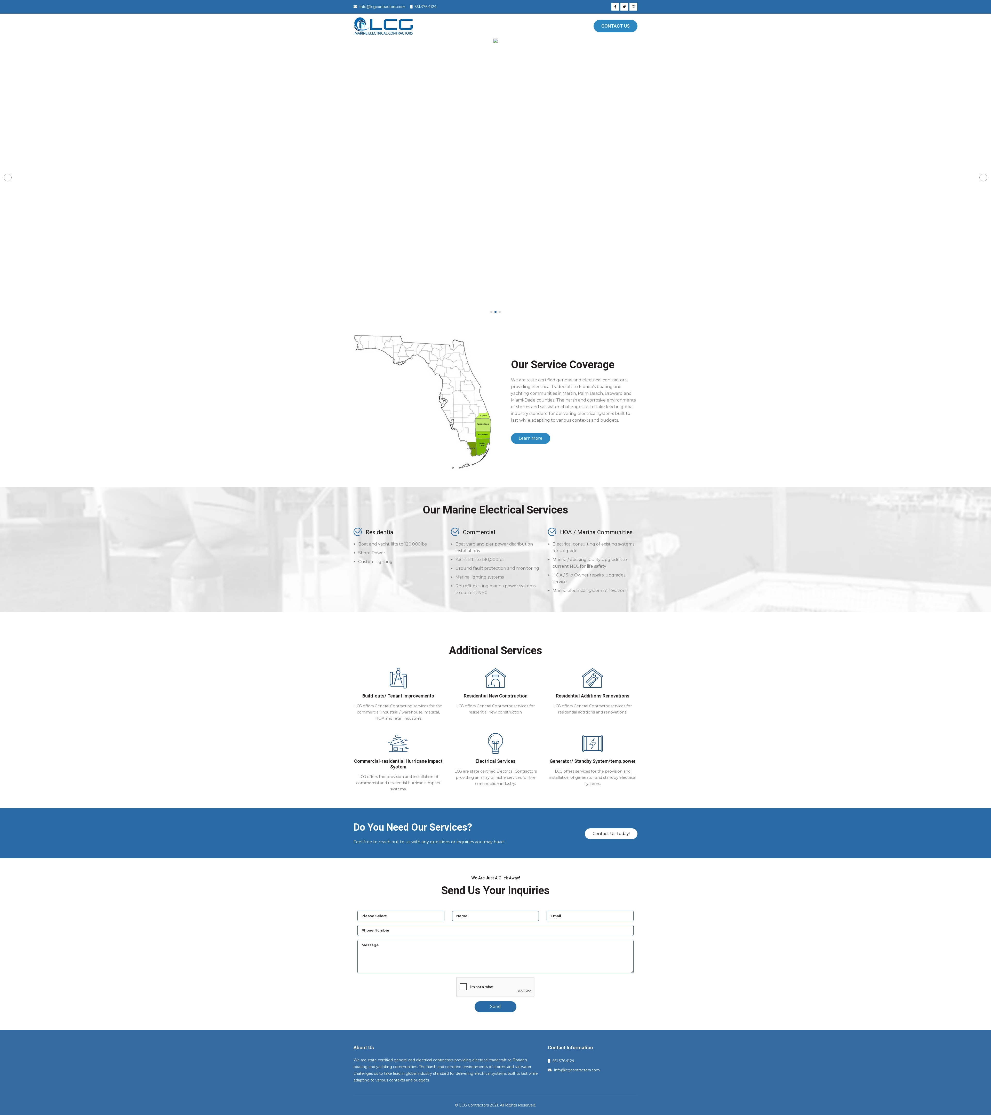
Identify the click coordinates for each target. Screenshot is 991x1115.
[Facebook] (615, 7)
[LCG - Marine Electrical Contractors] (383, 26)
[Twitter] (624, 7)
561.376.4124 (563, 1060)
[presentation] (8, 177)
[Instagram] (633, 7)
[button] (491, 312)
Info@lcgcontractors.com (577, 1070)
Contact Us (615, 26)
